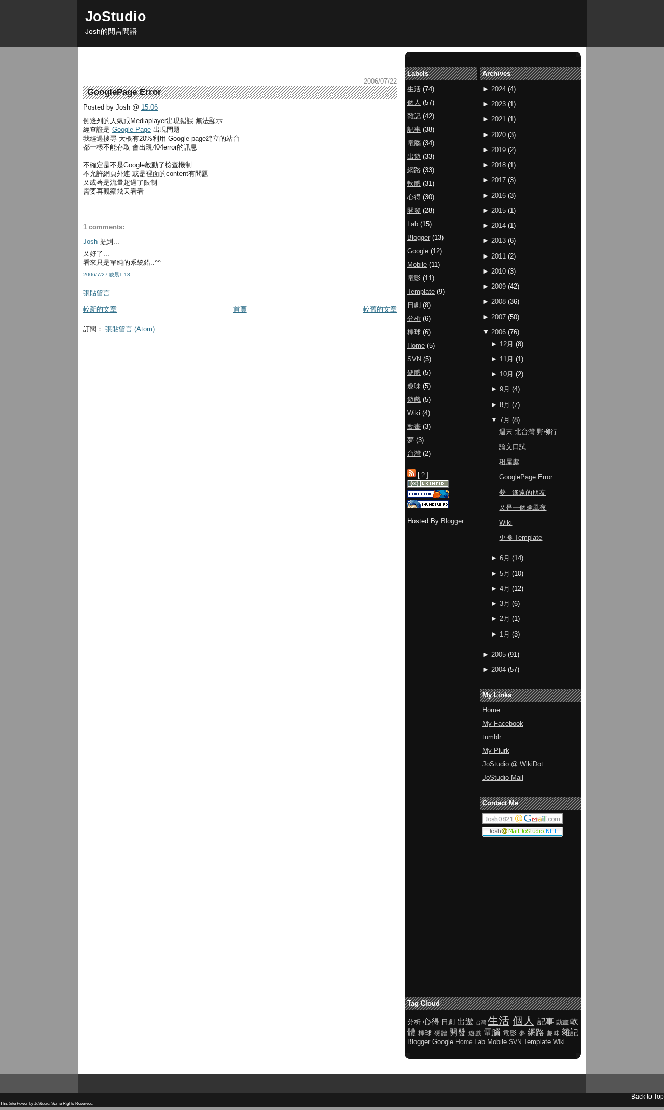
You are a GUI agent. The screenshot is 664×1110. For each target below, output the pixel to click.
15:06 (149, 107)
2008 (498, 301)
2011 (498, 256)
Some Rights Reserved (71, 1103)
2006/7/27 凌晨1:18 (106, 274)
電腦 (414, 143)
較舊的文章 (380, 309)
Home (491, 710)
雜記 (414, 116)
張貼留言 (96, 293)
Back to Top (647, 1096)
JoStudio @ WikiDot (512, 764)
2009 (498, 286)
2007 (498, 317)
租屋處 (509, 462)
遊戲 (414, 399)
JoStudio (115, 16)
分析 (414, 318)
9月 (505, 389)
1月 (505, 634)
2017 (498, 180)
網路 (414, 170)
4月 (505, 588)
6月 (505, 558)
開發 (414, 210)
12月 (507, 344)
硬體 (414, 372)
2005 (498, 654)
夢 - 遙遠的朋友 (522, 492)
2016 (498, 195)
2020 (498, 135)
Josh (90, 242)
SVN (414, 359)
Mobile (417, 264)
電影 (414, 278)
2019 (498, 150)
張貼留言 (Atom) (130, 329)
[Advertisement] (272, 361)
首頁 (240, 309)
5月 (505, 573)
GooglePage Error (525, 477)
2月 (505, 618)
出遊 (414, 156)
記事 (414, 129)
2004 (498, 669)
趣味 (414, 386)
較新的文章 (100, 309)
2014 (498, 225)
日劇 (414, 305)
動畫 (414, 426)
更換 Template (520, 538)
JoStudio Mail (502, 777)
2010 (498, 271)
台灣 (414, 453)
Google (417, 251)
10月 (507, 374)
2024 (498, 89)
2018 (498, 165)
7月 (505, 420)
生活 (414, 89)
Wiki (505, 522)
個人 (414, 102)
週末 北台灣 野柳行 (528, 432)
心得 (414, 197)
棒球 (414, 332)
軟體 (414, 183)
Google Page (131, 129)
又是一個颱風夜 (522, 507)
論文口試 (512, 447)
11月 (507, 359)
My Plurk (495, 750)
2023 (498, 104)
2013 (498, 241)
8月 (505, 405)
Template (421, 291)
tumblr (491, 737)
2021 (498, 119)
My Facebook (502, 723)
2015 (498, 210)
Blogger (418, 237)
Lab (412, 224)
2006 (498, 332)
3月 (505, 603)
